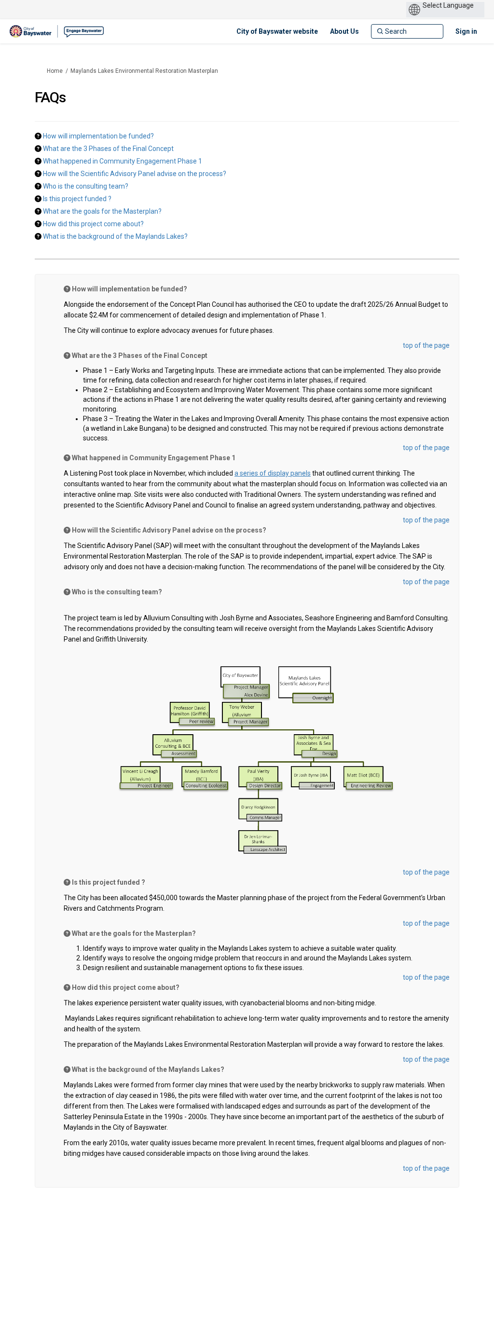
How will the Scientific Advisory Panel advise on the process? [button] (134, 174)
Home (55, 71)
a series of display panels (272, 473)
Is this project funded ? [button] (77, 199)
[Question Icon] (38, 135)
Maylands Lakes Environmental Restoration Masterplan (144, 71)
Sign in (466, 31)
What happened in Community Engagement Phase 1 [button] (122, 161)
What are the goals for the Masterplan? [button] (102, 211)
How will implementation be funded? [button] (98, 136)
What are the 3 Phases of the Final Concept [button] (108, 148)
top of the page (426, 345)
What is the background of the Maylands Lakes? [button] (115, 236)
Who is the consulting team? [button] (85, 186)
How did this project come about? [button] (93, 224)
